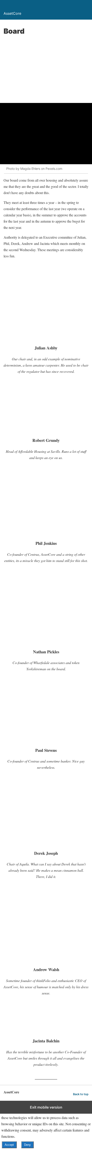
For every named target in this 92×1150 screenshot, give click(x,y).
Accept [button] (9, 1144)
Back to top (80, 1094)
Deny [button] (27, 1144)
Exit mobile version (46, 1107)
